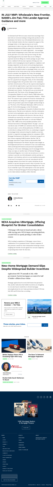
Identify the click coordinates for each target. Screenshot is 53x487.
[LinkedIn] (11, 205)
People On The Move (8, 382)
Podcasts (39, 6)
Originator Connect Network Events (41, 438)
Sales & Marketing (7, 457)
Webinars (31, 6)
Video (45, 6)
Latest (3, 6)
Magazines (21, 437)
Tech (30, 358)
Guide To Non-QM (23, 449)
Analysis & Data (6, 448)
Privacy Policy (48, 484)
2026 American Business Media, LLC (9, 484)
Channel (5, 444)
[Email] (19, 205)
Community (5, 453)
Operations (5, 464)
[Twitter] (16, 205)
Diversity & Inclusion (8, 468)
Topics (23, 6)
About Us (38, 484)
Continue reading (12, 253)
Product (5, 442)
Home (4, 437)
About (37, 435)
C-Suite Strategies (6, 219)
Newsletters (36, 2)
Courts (5, 358)
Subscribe (45, 2)
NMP (50, 6)
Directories (16, 6)
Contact (43, 484)
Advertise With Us (32, 484)
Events (9, 6)
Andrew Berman (12, 28)
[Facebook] (8, 205)
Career (4, 459)
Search (50, 3)
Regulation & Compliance (9, 450)
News (3, 435)
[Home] (3, 2)
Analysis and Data (6, 262)
